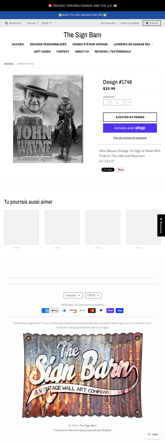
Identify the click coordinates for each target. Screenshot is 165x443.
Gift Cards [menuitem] (42, 51)
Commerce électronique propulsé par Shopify (82, 430)
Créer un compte (130, 23)
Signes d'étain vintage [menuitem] (90, 44)
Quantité (108, 97)
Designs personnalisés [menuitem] (48, 44)
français (31, 23)
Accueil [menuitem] (18, 44)
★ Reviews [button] (161, 225)
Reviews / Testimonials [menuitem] (113, 51)
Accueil (9, 63)
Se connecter (108, 23)
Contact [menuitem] (63, 51)
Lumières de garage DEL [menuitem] (132, 44)
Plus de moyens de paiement (130, 137)
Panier (153, 23)
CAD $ (45, 23)
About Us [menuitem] (82, 51)
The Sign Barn (82, 34)
